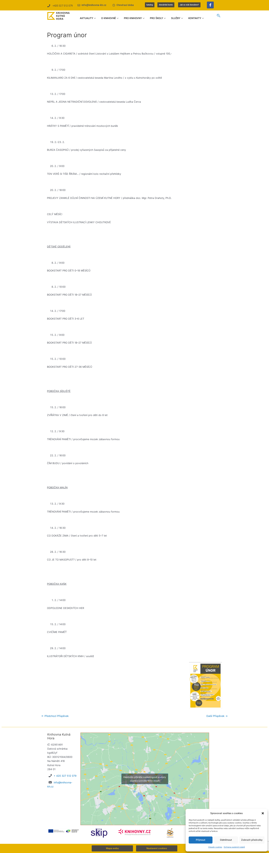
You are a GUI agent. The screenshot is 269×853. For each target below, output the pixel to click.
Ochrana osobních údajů (234, 847)
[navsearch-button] (218, 16)
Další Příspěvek (217, 716)
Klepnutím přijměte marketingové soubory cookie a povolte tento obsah (144, 779)
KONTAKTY (194, 18)
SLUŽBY (175, 18)
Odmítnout (226, 839)
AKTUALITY (86, 18)
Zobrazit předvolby (252, 839)
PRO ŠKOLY (156, 18)
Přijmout (200, 839)
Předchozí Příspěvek (55, 716)
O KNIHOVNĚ (108, 18)
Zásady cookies (215, 847)
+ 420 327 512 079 (65, 775)
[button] (262, 813)
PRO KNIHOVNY (133, 18)
